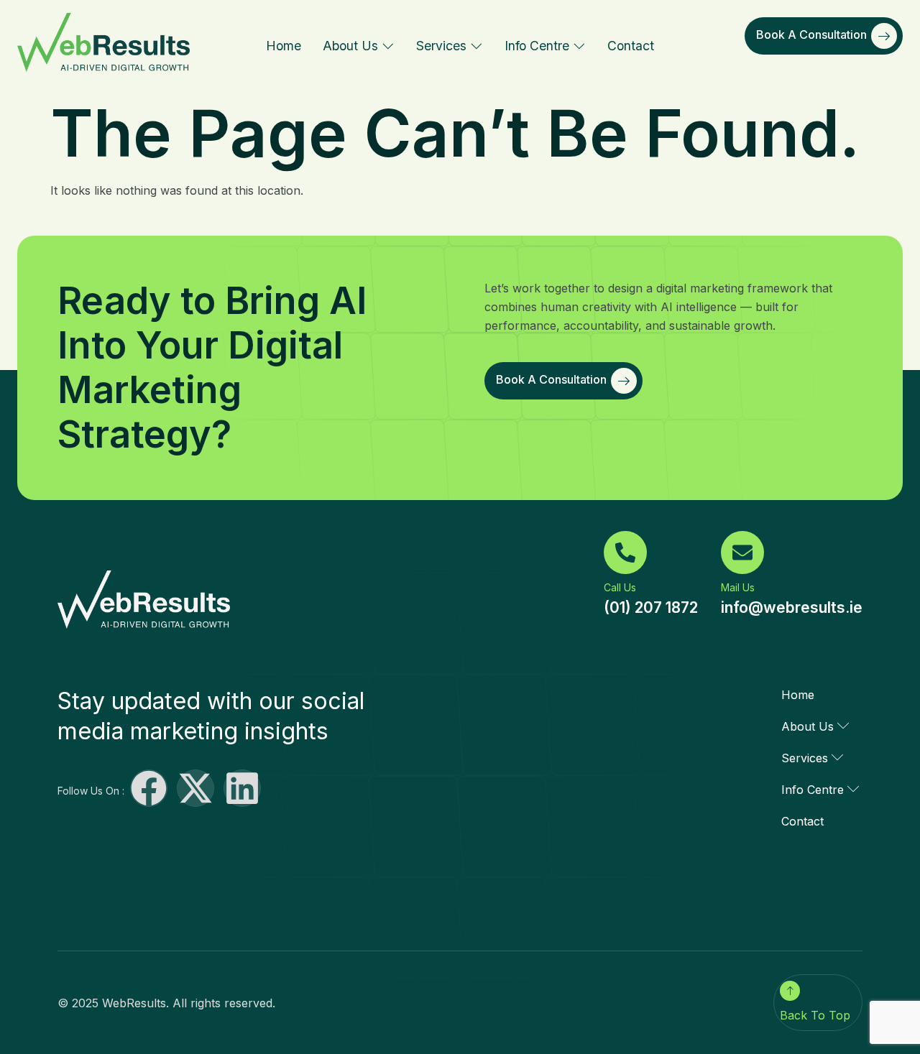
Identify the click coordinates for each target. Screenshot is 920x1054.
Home (283, 45)
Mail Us (738, 587)
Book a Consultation (811, 34)
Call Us (620, 587)
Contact (630, 45)
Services (441, 45)
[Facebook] (148, 788)
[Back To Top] (790, 991)
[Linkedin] (242, 788)
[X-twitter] (195, 788)
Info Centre (537, 45)
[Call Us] (625, 552)
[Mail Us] (742, 552)
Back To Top (815, 1015)
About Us (350, 45)
